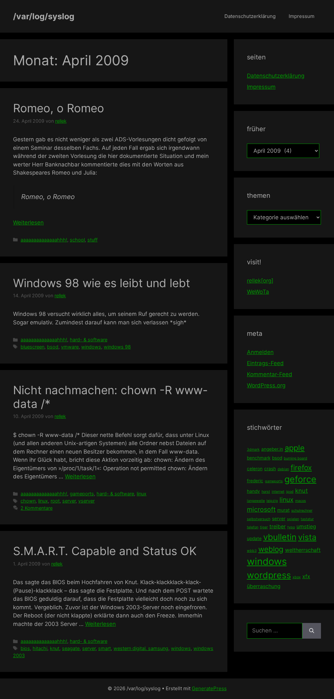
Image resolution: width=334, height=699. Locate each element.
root (55, 501)
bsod (52, 347)
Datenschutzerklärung (250, 16)
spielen (293, 519)
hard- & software (88, 339)
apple (295, 448)
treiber (277, 526)
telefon (252, 527)
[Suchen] (311, 631)
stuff (92, 239)
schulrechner (301, 510)
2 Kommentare (37, 508)
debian (283, 469)
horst (266, 491)
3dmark (253, 449)
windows (91, 347)
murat (283, 510)
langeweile (256, 501)
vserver (86, 501)
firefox (301, 467)
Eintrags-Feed (265, 363)
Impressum (301, 16)
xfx (306, 576)
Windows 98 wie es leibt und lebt (101, 283)
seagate (71, 648)
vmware (70, 347)
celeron (255, 468)
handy (253, 491)
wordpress (269, 575)
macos (300, 501)
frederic (255, 480)
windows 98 (117, 347)
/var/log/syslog (43, 16)
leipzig (272, 501)
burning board (295, 458)
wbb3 (252, 551)
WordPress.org (266, 385)
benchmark (258, 457)
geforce (300, 479)
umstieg (306, 526)
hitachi (40, 648)
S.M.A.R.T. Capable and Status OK (105, 551)
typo (291, 527)
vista (307, 537)
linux (141, 493)
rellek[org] (260, 280)
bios (25, 648)
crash (270, 468)
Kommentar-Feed (269, 374)
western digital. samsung (141, 648)
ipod (290, 491)
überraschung (264, 586)
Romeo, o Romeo (58, 108)
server (69, 501)
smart (104, 648)
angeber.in (272, 449)
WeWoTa (258, 291)
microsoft (261, 509)
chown (28, 501)
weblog (270, 549)
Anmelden (260, 352)
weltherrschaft (303, 550)
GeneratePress (209, 688)
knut (54, 648)
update (254, 538)
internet (278, 491)
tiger (264, 527)
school (77, 239)
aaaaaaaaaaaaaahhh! (44, 239)
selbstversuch (258, 519)
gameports (82, 493)
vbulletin (279, 537)
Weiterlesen (28, 222)
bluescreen (32, 347)
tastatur (307, 519)
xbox (297, 577)
